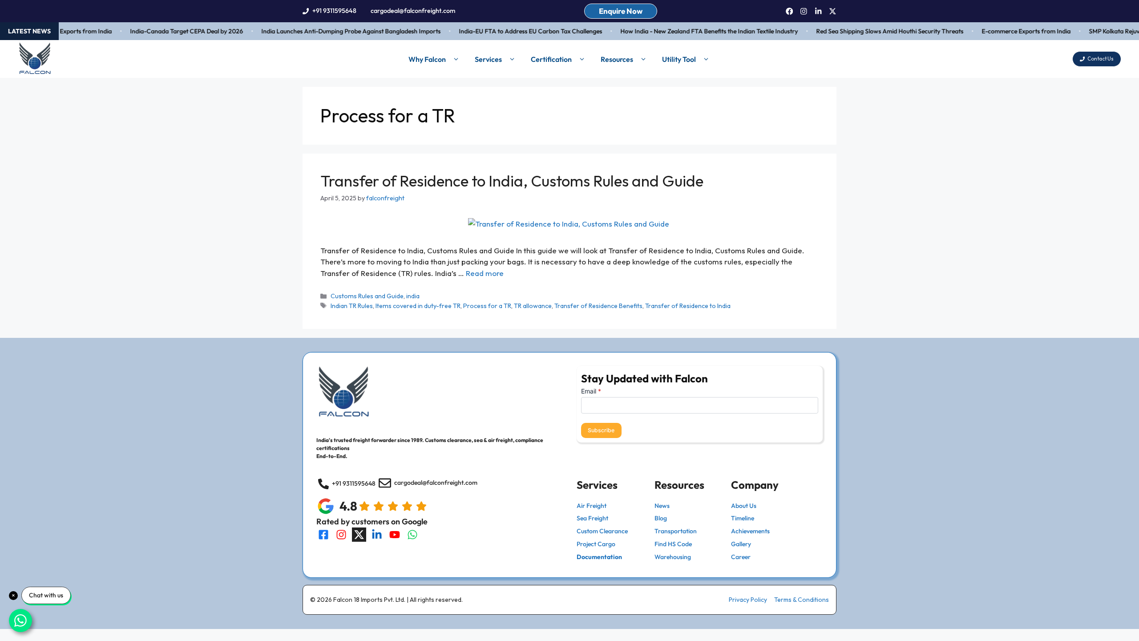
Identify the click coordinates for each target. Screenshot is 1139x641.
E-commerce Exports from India (1017, 31)
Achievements (750, 531)
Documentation (599, 557)
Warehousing (672, 557)
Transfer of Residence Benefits (598, 306)
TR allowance (533, 306)
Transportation (675, 531)
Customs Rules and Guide (367, 296)
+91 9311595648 (334, 11)
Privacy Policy (748, 600)
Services (488, 59)
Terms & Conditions (801, 600)
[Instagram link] (804, 11)
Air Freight (591, 506)
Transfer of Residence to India (688, 306)
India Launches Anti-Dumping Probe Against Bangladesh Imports (342, 31)
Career (741, 557)
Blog (660, 518)
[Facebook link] (789, 11)
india (413, 296)
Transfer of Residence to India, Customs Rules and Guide (511, 181)
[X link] (832, 11)
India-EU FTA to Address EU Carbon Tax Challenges (522, 31)
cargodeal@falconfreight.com (413, 11)
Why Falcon (427, 59)
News (662, 506)
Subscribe (601, 430)
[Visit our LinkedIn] (377, 534)
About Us (743, 506)
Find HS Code (673, 544)
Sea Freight (592, 518)
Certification (551, 59)
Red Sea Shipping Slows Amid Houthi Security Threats (881, 31)
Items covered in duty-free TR (418, 306)
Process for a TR (487, 306)
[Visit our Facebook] (323, 534)
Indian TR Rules (352, 306)
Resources (617, 59)
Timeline (742, 518)
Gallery (741, 544)
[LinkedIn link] (818, 11)
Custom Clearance (602, 531)
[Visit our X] (359, 534)
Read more (485, 273)
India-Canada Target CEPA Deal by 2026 (178, 31)
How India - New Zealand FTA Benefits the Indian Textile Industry (701, 31)
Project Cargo (596, 544)
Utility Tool (679, 59)
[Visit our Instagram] (341, 534)
